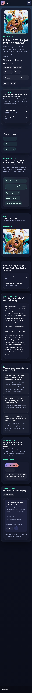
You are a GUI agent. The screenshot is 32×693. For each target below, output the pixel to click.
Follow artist (11, 465)
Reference (17, 67)
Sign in (10, 528)
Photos (17, 72)
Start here (7, 67)
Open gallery (7, 226)
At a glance (7, 72)
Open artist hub (8, 459)
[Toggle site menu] (29, 3)
